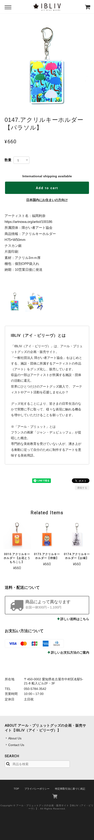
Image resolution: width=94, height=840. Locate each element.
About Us (14, 738)
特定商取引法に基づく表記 (70, 788)
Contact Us (16, 745)
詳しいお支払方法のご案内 (70, 652)
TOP (16, 788)
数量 (8, 160)
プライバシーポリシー (37, 788)
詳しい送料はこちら (74, 619)
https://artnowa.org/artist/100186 (28, 222)
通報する (82, 487)
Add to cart (47, 187)
